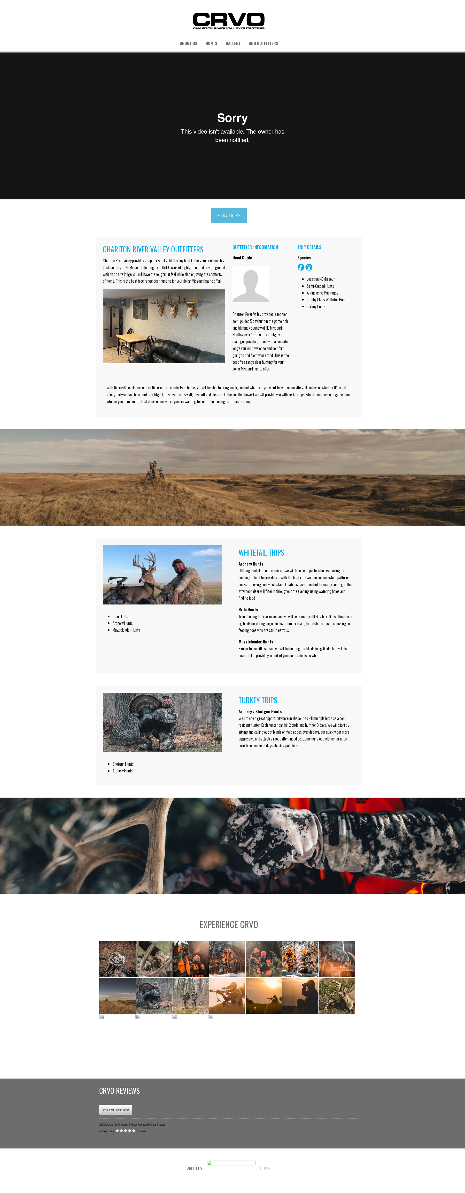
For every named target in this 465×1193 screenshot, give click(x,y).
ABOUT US (188, 43)
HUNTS (211, 43)
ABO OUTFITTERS (263, 43)
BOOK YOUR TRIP (228, 216)
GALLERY (233, 43)
